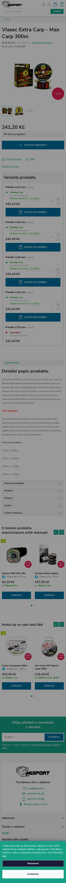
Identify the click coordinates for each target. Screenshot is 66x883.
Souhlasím (33, 874)
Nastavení (33, 863)
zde (4, 856)
